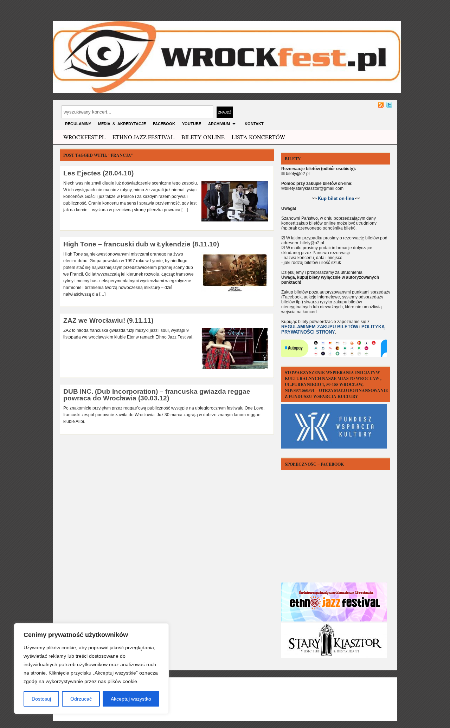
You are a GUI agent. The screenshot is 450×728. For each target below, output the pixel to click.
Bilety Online (203, 137)
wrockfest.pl (84, 137)
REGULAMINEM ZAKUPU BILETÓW (319, 326)
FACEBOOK (164, 124)
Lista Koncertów (258, 137)
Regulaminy (78, 124)
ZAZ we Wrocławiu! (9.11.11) (108, 320)
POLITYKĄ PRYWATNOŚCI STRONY (333, 329)
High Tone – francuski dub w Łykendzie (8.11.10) (141, 244)
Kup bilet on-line (336, 198)
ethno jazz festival (143, 137)
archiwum (219, 124)
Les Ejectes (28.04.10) (98, 173)
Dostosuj (41, 699)
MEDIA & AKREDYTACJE (122, 124)
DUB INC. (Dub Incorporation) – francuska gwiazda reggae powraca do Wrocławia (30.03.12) (156, 395)
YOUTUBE (191, 124)
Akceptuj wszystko (131, 699)
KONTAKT (254, 124)
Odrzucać (81, 699)
